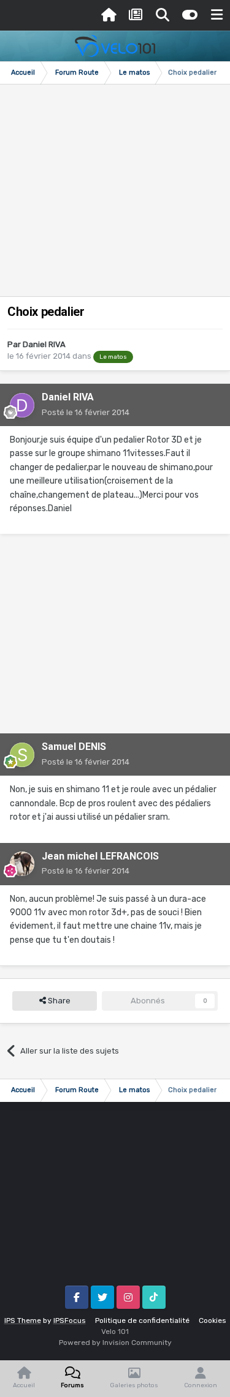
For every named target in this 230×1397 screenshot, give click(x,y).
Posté (85, 412)
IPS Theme (22, 1320)
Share (58, 1000)
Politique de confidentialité (142, 1320)
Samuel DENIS (74, 746)
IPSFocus (69, 1320)
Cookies (212, 1320)
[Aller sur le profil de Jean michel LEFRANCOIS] (22, 864)
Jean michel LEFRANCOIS (100, 856)
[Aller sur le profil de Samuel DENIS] (22, 755)
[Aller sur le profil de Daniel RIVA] (22, 405)
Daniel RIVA (44, 344)
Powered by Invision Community (115, 1342)
